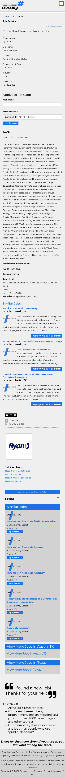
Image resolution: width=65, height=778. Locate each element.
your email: (8, 100)
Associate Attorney (18, 628)
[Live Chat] (7, 415)
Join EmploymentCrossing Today (32, 492)
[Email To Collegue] (11, 415)
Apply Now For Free (47, 335)
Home (6, 16)
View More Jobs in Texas (24, 669)
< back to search (54, 26)
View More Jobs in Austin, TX (27, 653)
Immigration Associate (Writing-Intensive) (32, 521)
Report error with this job (18, 470)
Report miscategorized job (18, 477)
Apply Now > (15, 532)
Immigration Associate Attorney (26, 547)
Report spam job (13, 474)
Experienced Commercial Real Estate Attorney (32, 341)
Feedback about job (15, 481)
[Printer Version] (15, 415)
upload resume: (10, 112)
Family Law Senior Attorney (20, 308)
